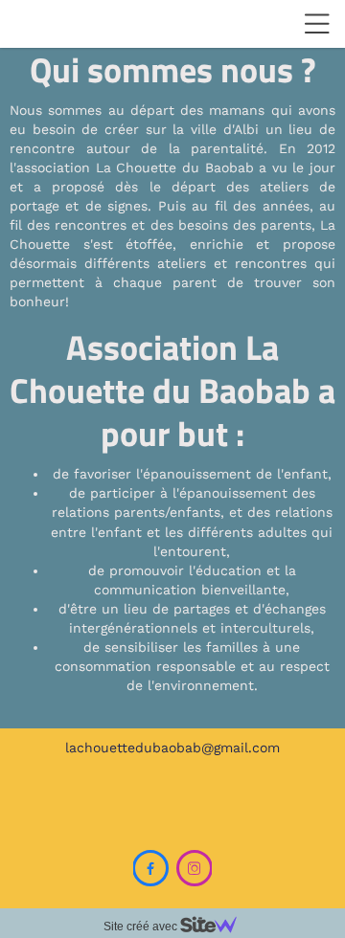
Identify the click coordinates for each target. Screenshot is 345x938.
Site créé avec (142, 926)
